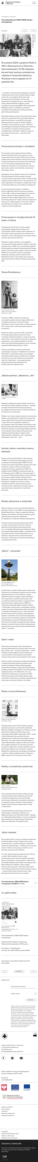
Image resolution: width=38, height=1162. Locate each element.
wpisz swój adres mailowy (18, 986)
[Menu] (34, 3)
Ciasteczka (4, 1111)
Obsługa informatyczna (7, 1115)
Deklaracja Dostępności (8, 1113)
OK (4, 1156)
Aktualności (13, 16)
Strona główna (5, 16)
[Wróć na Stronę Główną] (11, 2)
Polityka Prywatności (7, 1107)
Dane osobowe (5, 1109)
